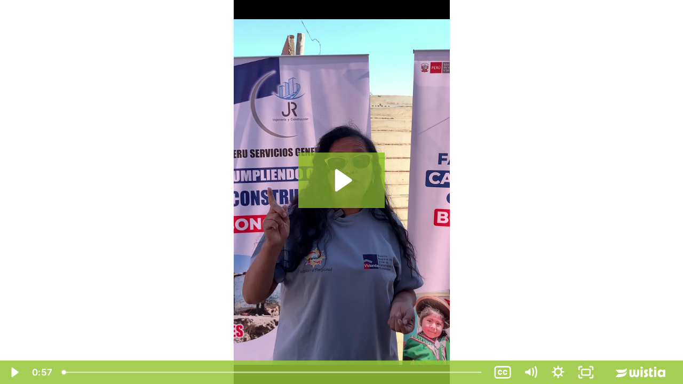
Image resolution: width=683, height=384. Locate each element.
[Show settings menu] (558, 372)
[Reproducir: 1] (341, 180)
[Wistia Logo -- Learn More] (641, 372)
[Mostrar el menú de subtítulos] (503, 372)
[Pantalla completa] (586, 372)
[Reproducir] (14, 372)
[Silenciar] (530, 372)
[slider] (273, 372)
